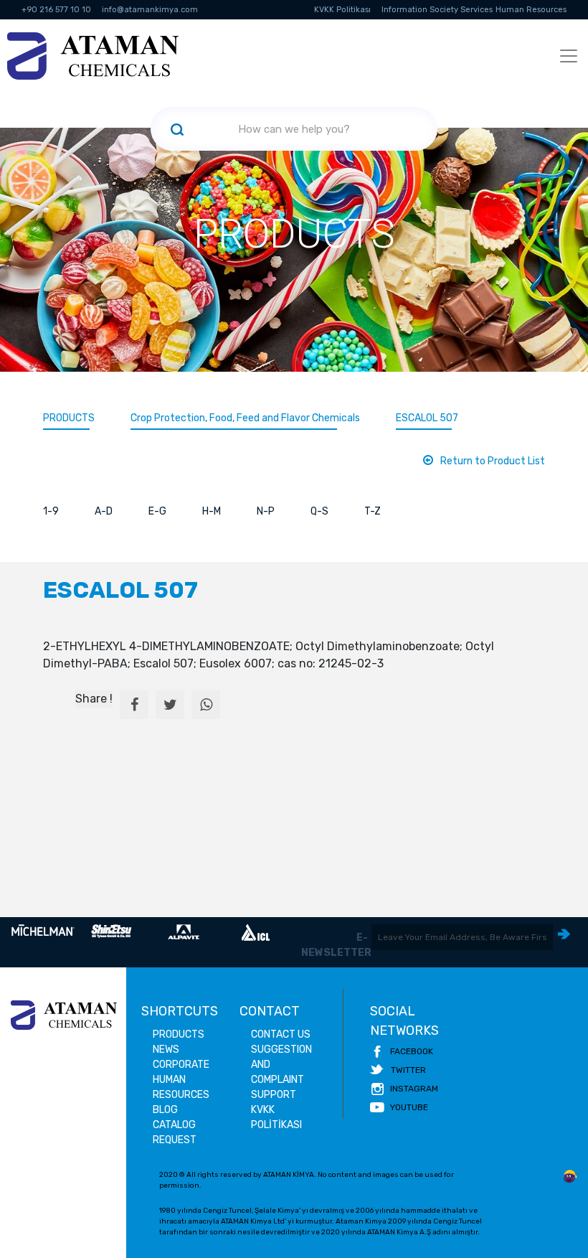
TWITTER (408, 1070)
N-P (266, 511)
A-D (104, 511)
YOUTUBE (409, 1107)
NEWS (166, 1049)
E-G (157, 511)
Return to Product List (492, 461)
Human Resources (530, 9)
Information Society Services (437, 9)
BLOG (165, 1110)
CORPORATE (181, 1064)
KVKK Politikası (342, 9)
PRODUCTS (69, 418)
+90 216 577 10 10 (56, 9)
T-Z (372, 511)
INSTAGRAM (414, 1089)
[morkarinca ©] (570, 1177)
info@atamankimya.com (150, 9)
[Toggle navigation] (568, 56)
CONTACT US (280, 1034)
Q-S (319, 511)
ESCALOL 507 (427, 418)
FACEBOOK (411, 1051)
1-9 (51, 511)
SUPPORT (273, 1095)
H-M (211, 511)
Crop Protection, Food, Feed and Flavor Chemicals (245, 418)
